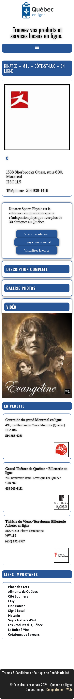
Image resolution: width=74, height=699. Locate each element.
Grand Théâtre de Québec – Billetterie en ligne (36, 471)
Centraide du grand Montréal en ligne (33, 420)
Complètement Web (59, 689)
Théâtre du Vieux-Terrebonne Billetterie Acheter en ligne (35, 523)
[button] (37, 47)
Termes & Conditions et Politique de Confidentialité (35, 672)
